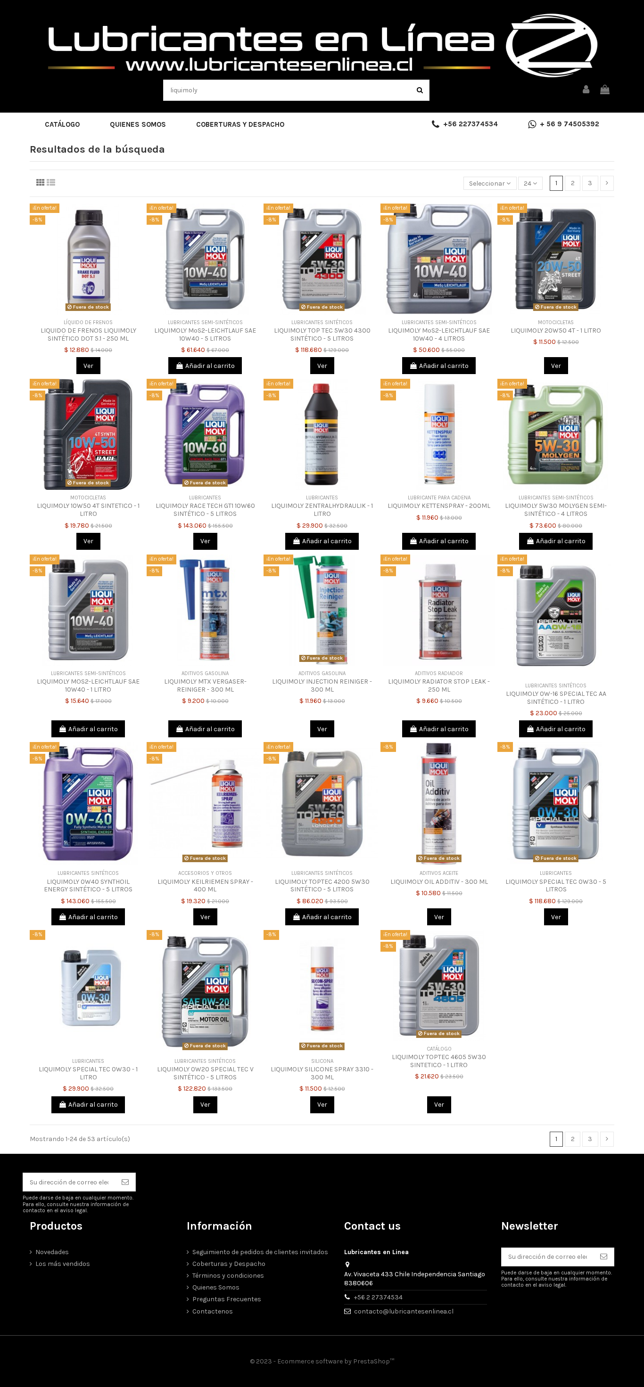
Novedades (52, 1252)
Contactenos (212, 1311)
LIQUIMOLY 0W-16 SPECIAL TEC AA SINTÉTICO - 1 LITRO (556, 698)
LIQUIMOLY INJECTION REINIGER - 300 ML (322, 685)
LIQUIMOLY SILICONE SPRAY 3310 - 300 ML (322, 1073)
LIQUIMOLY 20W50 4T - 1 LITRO (556, 330)
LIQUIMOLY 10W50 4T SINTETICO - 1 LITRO (88, 510)
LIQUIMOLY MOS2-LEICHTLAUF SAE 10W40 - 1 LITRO (88, 685)
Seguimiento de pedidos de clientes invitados (260, 1252)
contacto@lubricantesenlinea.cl (404, 1311)
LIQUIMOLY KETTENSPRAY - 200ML (439, 506)
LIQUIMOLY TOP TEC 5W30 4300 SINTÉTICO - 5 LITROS (322, 334)
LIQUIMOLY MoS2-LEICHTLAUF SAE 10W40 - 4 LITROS (439, 334)
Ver (88, 366)
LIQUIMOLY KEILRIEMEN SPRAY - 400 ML (205, 886)
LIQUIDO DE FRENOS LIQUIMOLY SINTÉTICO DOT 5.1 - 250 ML (88, 334)
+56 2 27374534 (378, 1297)
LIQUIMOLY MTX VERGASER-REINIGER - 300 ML (205, 685)
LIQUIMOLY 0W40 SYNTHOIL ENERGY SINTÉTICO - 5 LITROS (88, 886)
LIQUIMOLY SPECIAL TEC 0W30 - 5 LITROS (555, 886)
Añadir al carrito (210, 366)
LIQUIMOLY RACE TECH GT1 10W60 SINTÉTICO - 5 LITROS (205, 510)
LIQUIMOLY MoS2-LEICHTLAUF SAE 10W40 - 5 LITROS (205, 334)
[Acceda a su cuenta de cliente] (586, 90)
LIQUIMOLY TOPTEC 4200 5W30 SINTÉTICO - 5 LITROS (322, 886)
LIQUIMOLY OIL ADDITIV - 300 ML (439, 882)
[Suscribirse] (125, 1182)
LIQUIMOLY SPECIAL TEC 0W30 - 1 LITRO (88, 1073)
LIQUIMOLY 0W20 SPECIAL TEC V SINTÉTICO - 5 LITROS (205, 1073)
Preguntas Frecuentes (226, 1299)
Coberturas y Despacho (228, 1264)
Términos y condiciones (228, 1276)
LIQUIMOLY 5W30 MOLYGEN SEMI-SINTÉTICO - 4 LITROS (556, 510)
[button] (62, 124)
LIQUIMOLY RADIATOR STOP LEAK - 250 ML (439, 685)
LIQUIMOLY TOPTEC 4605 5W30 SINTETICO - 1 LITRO (439, 1061)
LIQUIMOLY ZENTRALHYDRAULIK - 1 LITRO (322, 510)
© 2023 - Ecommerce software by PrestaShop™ (322, 1361)
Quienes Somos (215, 1287)
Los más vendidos (62, 1264)
